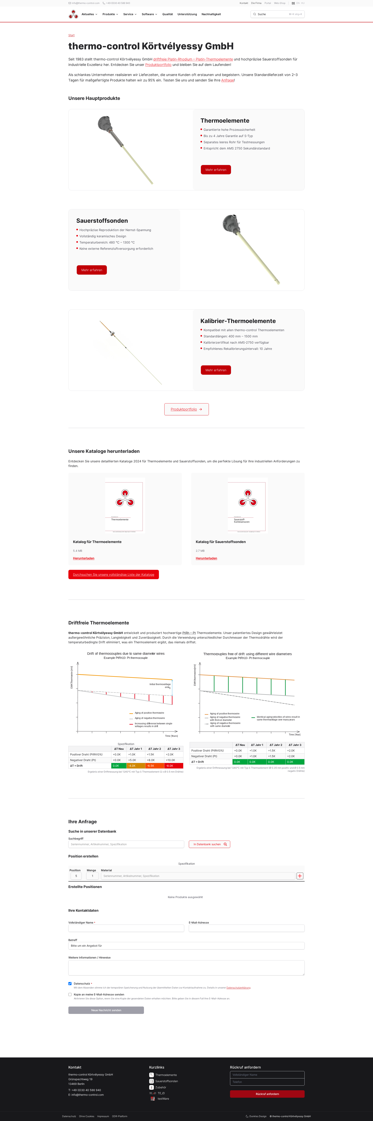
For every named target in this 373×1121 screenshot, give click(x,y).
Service (128, 14)
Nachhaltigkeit (211, 14)
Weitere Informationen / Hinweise (89, 957)
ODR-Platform (119, 1116)
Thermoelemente (166, 1074)
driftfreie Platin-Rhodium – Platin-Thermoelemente (193, 59)
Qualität (167, 14)
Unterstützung (187, 14)
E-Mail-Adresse (199, 922)
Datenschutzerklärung (238, 987)
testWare (163, 1098)
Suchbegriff (75, 838)
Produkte (109, 14)
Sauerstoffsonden (166, 1081)
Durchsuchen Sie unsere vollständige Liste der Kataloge (113, 574)
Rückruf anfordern (267, 1094)
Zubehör (160, 1087)
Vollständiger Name (81, 922)
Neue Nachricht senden (106, 1010)
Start (71, 35)
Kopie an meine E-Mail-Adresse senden (99, 994)
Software (148, 14)
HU (303, 3)
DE (293, 3)
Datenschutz (83, 983)
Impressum (103, 1116)
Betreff (72, 940)
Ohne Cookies (86, 1116)
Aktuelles (88, 14)
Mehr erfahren (216, 170)
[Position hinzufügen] (300, 876)
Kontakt (244, 3)
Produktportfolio (158, 65)
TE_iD (161, 1093)
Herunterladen (83, 558)
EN (298, 3)
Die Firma (256, 3)
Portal (268, 3)
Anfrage (227, 80)
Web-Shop (279, 3)
